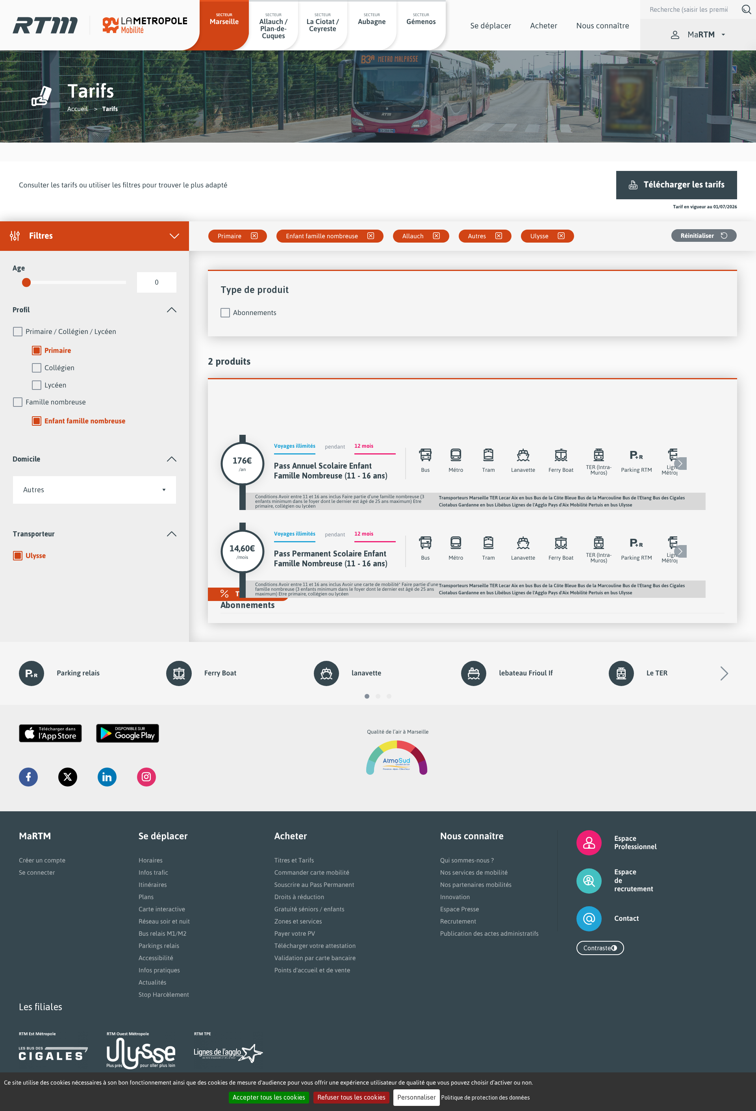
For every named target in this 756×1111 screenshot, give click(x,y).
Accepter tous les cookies (269, 1097)
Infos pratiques (159, 970)
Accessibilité (156, 958)
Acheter (544, 25)
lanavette (366, 673)
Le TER (657, 673)
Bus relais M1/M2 (163, 933)
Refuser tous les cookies (351, 1097)
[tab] (94, 309)
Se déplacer (491, 25)
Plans (146, 897)
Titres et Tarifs (294, 860)
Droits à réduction (299, 897)
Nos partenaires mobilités (475, 884)
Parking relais (78, 673)
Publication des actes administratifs (489, 933)
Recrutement (458, 921)
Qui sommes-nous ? (467, 860)
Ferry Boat (220, 673)
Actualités (152, 982)
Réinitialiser (697, 235)
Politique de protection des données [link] (485, 1097)
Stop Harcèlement (164, 994)
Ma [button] (701, 34)
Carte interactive (162, 909)
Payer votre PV (294, 933)
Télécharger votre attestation (315, 946)
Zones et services (298, 921)
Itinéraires (153, 884)
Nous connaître (602, 25)
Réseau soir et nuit (164, 921)
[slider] (26, 282)
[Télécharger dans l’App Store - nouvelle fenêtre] (50, 733)
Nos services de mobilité (474, 872)
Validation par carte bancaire (315, 958)
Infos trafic (153, 872)
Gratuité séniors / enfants (309, 909)
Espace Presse (459, 909)
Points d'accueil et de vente (312, 970)
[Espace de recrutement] (579, 881)
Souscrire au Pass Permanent (314, 884)
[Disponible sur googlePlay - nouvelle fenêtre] (127, 733)
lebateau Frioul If (525, 673)
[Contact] (579, 918)
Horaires (151, 860)
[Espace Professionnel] (579, 842)
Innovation (455, 897)
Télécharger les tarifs (684, 184)
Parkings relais (159, 946)
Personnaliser (416, 1097)
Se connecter (37, 872)
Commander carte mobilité (312, 872)
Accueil (77, 109)
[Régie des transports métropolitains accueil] (45, 25)
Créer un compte (42, 860)
